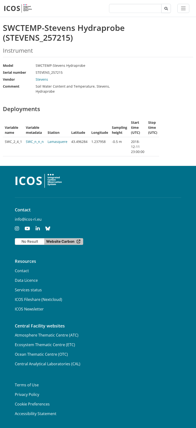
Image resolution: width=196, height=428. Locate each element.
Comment (11, 86)
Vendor (9, 79)
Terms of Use (27, 385)
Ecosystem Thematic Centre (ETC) (45, 344)
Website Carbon (60, 241)
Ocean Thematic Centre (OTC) (41, 354)
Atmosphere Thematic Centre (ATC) (46, 335)
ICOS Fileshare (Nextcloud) (38, 299)
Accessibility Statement (35, 413)
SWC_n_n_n (35, 141)
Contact (22, 270)
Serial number (14, 72)
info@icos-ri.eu (28, 219)
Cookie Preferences (32, 404)
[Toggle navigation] (183, 8)
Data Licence (26, 280)
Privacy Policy (27, 394)
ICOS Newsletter (29, 309)
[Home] (18, 8)
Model (8, 65)
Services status (28, 290)
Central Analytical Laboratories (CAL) (47, 363)
